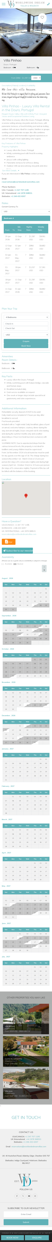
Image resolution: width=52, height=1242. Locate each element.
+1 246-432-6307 (30, 1142)
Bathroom (31, 67)
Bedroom (7, 67)
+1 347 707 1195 (21, 190)
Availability (30, 85)
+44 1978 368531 (24, 193)
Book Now (12, 1237)
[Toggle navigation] (3, 4)
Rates (14, 85)
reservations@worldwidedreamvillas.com (21, 182)
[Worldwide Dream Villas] (26, 4)
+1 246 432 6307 (18, 196)
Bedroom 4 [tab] (9, 218)
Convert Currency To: (10, 207)
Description (6, 85)
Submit (26, 1222)
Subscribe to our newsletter (19, 550)
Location (21, 85)
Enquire (37, 1237)
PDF (10, 542)
